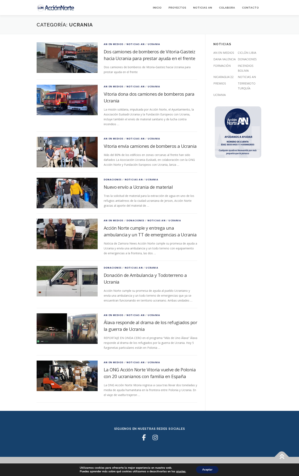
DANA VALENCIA (224, 59)
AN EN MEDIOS (113, 44)
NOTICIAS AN (202, 7)
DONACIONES (113, 179)
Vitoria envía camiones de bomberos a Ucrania (150, 146)
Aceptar (207, 470)
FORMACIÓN (222, 66)
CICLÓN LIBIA (247, 53)
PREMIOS (219, 83)
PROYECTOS (177, 7)
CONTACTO (250, 7)
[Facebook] (144, 437)
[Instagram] (155, 437)
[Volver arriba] (282, 457)
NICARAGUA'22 (223, 77)
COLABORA (227, 7)
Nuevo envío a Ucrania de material (138, 187)
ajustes (181, 471)
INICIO (157, 7)
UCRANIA (154, 44)
